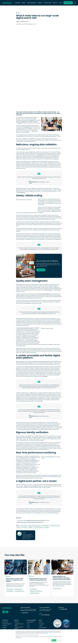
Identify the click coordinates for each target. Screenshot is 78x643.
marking (31, 120)
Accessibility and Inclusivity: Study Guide (34, 520)
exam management (46, 293)
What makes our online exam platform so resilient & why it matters (14, 580)
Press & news (42, 629)
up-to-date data (33, 460)
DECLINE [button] (59, 640)
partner (26, 486)
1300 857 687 (25, 612)
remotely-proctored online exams (25, 327)
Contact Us (68, 2)
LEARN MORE (41, 269)
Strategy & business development (34, 525)
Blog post (19, 12)
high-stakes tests (21, 192)
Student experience (45, 525)
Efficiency (18, 527)
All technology (5, 622)
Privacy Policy (45, 633)
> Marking (4, 629)
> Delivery (4, 627)
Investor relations (42, 627)
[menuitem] (17, 3)
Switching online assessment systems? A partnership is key (38, 579)
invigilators (19, 122)
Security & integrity (18, 589)
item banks (40, 154)
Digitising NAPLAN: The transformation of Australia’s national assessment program (62, 578)
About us (41, 622)
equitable (45, 376)
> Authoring (4, 625)
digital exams (34, 131)
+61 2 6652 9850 (63, 609)
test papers (23, 121)
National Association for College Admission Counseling (28, 522)
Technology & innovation (55, 525)
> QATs (28, 627)
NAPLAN (50, 290)
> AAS (28, 625)
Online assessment (23, 525)
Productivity (30, 527)
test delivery (47, 527)
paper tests (27, 126)
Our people (41, 623)
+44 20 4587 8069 (45, 615)
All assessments (30, 622)
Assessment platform (7, 623)
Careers (40, 625)
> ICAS (28, 623)
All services (17, 622)
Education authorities (57, 588)
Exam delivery (24, 527)
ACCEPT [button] (54, 640)
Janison (18, 21)
